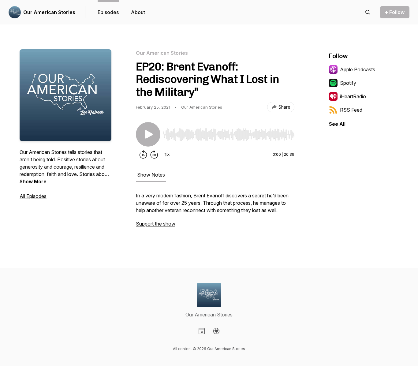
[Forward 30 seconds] (154, 154)
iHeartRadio (353, 96)
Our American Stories (49, 12)
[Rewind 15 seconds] (143, 154)
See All (337, 124)
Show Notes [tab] (151, 175)
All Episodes (33, 196)
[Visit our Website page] (202, 331)
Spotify (348, 83)
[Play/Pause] (148, 134)
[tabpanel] (215, 212)
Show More (33, 181)
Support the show (155, 224)
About (138, 12)
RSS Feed (351, 110)
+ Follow (395, 12)
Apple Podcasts (357, 69)
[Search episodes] (367, 12)
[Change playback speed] (167, 154)
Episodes (108, 12)
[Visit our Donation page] (216, 331)
